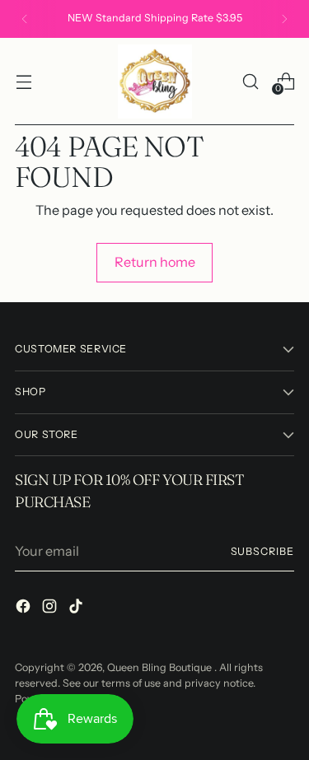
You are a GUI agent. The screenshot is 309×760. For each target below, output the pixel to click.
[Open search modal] (250, 81)
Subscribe (262, 551)
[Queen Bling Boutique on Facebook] (25, 608)
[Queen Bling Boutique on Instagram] (51, 608)
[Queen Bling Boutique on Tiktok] (77, 608)
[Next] (284, 19)
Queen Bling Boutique (160, 667)
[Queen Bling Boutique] (155, 81)
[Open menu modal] (23, 81)
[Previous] (25, 19)
